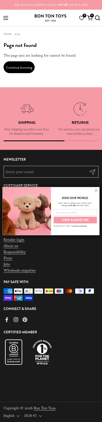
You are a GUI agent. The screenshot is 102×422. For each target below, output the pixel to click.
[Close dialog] (95, 190)
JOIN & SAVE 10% (75, 219)
